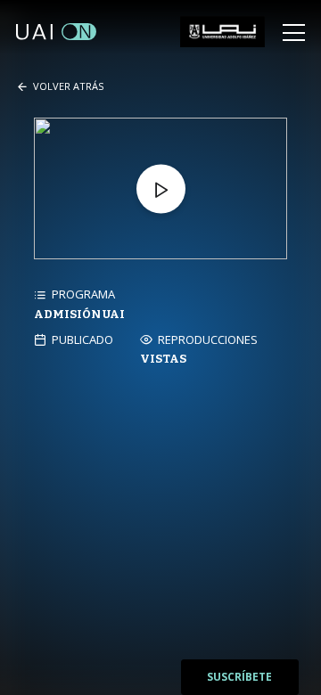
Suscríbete (239, 676)
